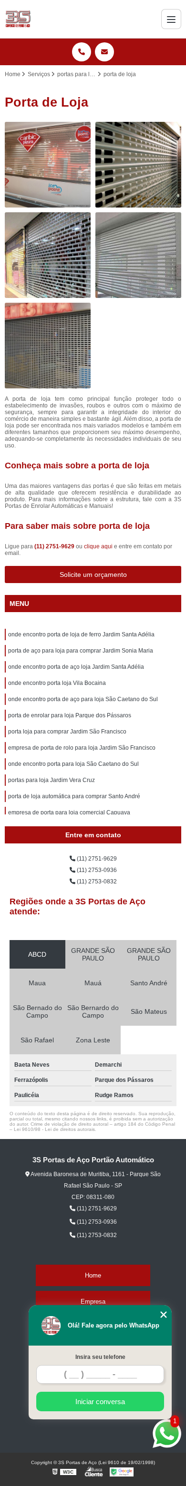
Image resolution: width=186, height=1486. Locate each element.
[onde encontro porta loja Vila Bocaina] (138, 255)
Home (93, 1275)
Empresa (93, 1301)
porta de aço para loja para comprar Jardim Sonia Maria (80, 650)
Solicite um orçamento (93, 574)
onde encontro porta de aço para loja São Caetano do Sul (83, 699)
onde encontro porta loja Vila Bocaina (57, 683)
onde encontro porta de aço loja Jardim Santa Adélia (76, 667)
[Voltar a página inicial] (18, 19)
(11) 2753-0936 (96, 870)
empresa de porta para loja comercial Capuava (69, 812)
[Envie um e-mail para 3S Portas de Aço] (104, 51)
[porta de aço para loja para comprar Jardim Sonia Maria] (138, 165)
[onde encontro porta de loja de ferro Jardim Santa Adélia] (48, 165)
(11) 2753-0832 (96, 881)
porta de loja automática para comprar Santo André (74, 796)
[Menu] (171, 19)
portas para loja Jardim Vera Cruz (51, 780)
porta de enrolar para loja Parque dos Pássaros (69, 715)
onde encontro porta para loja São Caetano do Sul (73, 764)
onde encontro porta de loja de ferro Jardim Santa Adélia (81, 634)
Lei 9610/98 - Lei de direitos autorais (54, 1129)
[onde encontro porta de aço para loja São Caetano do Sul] (48, 345)
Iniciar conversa (100, 1401)
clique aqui (98, 546)
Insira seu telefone (100, 1357)
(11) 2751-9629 (55, 546)
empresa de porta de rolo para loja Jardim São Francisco (81, 747)
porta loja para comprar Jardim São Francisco (67, 731)
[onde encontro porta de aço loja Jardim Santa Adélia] (48, 255)
